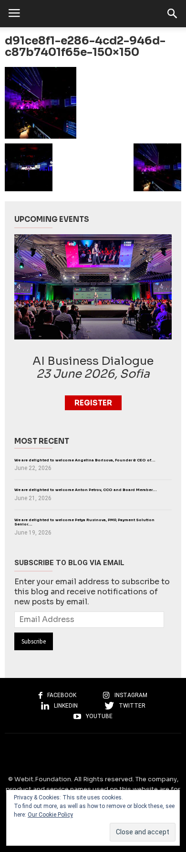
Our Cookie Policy (50, 814)
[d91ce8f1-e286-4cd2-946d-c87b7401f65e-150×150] (93, 103)
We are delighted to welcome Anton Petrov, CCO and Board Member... (85, 490)
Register (93, 402)
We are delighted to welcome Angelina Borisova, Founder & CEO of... (84, 460)
